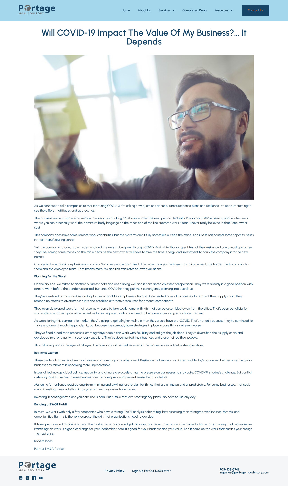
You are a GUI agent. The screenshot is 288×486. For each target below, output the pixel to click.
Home (126, 10)
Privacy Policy (114, 471)
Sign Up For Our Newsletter (151, 471)
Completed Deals (194, 10)
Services (164, 10)
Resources (221, 10)
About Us (144, 10)
